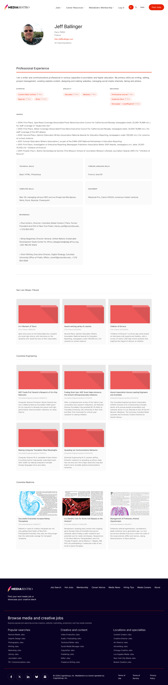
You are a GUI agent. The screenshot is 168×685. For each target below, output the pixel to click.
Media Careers (144, 587)
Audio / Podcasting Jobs (71, 638)
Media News (114, 587)
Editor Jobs (65, 658)
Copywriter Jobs (68, 650)
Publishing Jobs (67, 654)
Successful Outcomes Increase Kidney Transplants (34, 520)
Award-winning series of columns (77, 326)
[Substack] (45, 677)
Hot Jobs (69, 587)
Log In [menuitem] (121, 7)
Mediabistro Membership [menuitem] (100, 7)
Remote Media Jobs (16, 634)
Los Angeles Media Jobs (124, 654)
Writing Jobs (13, 646)
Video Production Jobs (70, 634)
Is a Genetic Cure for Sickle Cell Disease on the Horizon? (83, 520)
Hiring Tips (129, 587)
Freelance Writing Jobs (70, 662)
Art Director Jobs (121, 642)
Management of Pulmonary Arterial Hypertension (124, 520)
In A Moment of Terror (27, 326)
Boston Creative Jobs (122, 662)
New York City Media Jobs (125, 658)
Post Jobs (156, 7)
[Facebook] (11, 677)
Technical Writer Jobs (70, 642)
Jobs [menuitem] (58, 7)
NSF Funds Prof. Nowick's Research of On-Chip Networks (37, 393)
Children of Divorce (118, 326)
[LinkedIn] (28, 677)
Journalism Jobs (15, 658)
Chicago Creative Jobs (123, 650)
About (157, 587)
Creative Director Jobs (123, 638)
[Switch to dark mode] (136, 7)
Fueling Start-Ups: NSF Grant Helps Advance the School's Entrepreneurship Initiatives (82, 393)
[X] (19, 677)
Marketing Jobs (14, 650)
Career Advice (98, 587)
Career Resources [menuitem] (74, 7)
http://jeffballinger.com (63, 39)
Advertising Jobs (121, 646)
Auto (142, 7)
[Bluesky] (36, 677)
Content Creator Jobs (122, 634)
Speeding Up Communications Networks (81, 450)
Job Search (55, 587)
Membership (82, 587)
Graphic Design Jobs (16, 638)
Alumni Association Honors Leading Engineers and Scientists (129, 393)
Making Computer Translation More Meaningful (37, 450)
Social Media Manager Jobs (72, 646)
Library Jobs (13, 654)
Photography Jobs (15, 642)
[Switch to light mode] (131, 7)
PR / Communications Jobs (19, 662)
